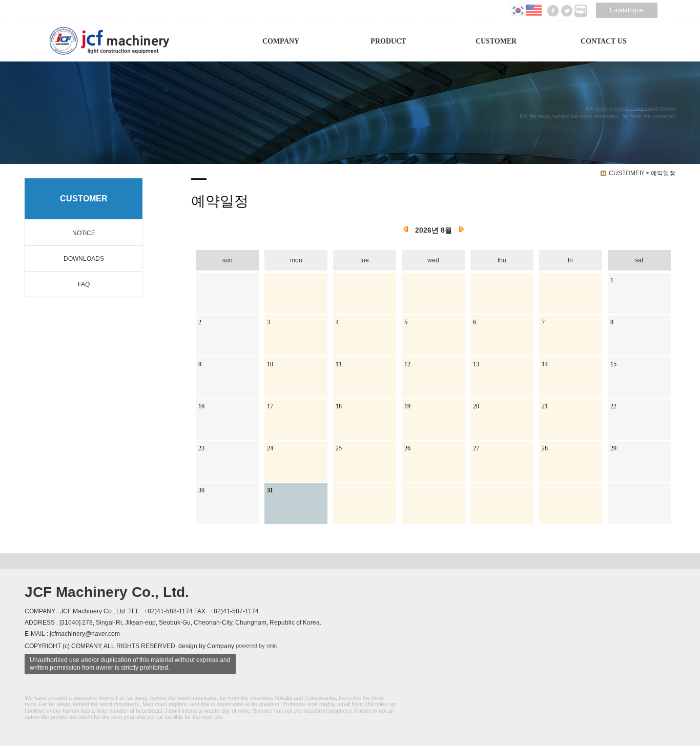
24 (270, 448)
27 (476, 448)
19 (407, 406)
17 (270, 406)
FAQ (84, 284)
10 (270, 364)
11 (339, 364)
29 (613, 448)
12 (407, 364)
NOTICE (83, 233)
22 (613, 406)
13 (476, 364)
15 (613, 364)
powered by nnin (256, 646)
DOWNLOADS (84, 258)
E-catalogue (627, 10)
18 (339, 406)
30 (201, 490)
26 (407, 448)
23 (201, 448)
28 (545, 448)
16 (201, 406)
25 (339, 448)
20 (476, 406)
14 (545, 364)
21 (545, 406)
